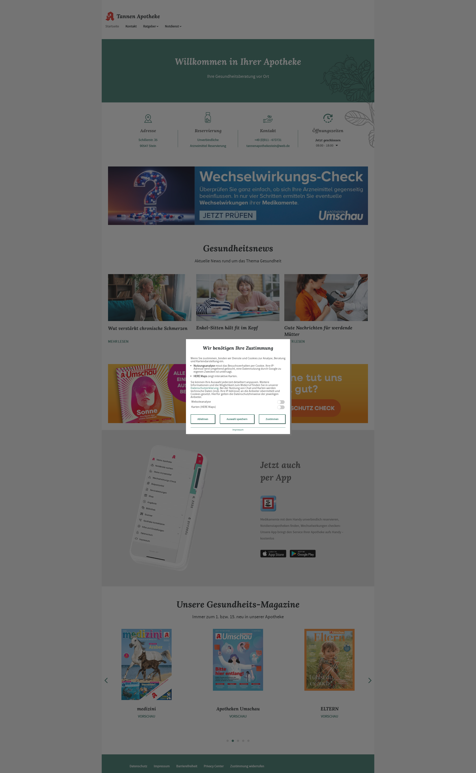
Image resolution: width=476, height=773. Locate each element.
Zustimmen (272, 419)
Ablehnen (202, 419)
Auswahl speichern (237, 419)
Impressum (238, 429)
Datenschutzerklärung (204, 388)
